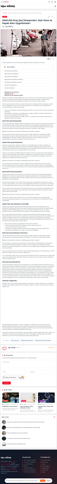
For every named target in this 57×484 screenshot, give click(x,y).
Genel (9, 13)
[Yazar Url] (3, 26)
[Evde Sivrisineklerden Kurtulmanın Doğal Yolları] (28, 433)
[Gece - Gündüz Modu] (49, 2)
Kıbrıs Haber (8, 468)
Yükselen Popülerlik (9, 88)
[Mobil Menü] (55, 6)
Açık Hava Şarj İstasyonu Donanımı (13, 82)
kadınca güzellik (13, 469)
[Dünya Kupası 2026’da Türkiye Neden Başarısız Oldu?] (28, 438)
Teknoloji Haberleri (5, 464)
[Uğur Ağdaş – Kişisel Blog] (10, 457)
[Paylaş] (3, 58)
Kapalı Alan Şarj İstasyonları (11, 73)
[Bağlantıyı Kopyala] (49, 16)
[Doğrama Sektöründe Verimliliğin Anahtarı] (28, 444)
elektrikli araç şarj (15, 340)
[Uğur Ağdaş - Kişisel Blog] (8, 6)
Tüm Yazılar (50, 347)
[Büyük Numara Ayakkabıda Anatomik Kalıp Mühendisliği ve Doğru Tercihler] (28, 427)
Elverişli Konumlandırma (11, 85)
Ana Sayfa (4, 13)
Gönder (6, 383)
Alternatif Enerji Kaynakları (11, 76)
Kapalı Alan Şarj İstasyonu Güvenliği (13, 79)
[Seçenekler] (53, 58)
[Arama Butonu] (52, 2)
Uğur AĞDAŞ (6, 404)
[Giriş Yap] (55, 2)
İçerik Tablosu (11, 67)
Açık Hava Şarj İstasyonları (11, 71)
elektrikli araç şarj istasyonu (27, 340)
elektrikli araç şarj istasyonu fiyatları (43, 340)
